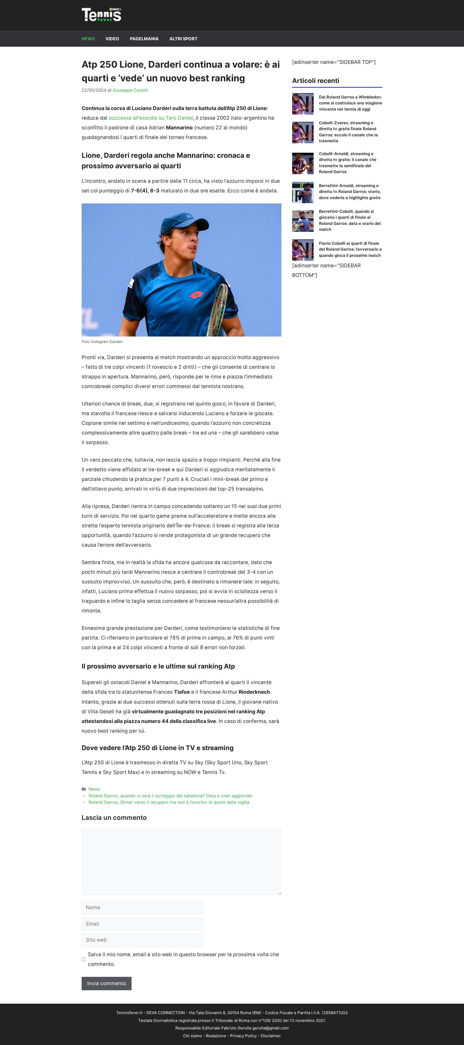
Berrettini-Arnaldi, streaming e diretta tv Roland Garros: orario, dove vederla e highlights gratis (350, 191)
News (88, 38)
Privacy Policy (243, 1035)
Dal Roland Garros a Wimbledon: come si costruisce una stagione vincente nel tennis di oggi (350, 103)
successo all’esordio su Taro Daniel (151, 118)
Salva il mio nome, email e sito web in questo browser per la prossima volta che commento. (183, 959)
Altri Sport (183, 38)
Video (112, 38)
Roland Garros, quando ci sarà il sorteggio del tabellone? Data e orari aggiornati (170, 795)
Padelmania (144, 38)
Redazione (216, 1035)
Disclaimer (271, 1035)
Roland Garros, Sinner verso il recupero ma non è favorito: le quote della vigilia (169, 802)
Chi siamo (192, 1035)
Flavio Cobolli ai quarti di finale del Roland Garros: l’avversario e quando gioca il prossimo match (350, 249)
